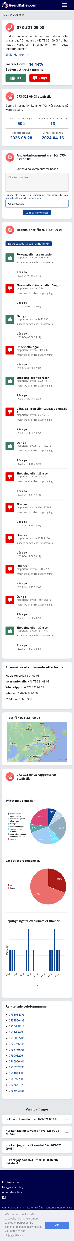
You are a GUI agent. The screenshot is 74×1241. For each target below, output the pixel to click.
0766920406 (16, 1061)
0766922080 (16, 1079)
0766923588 (16, 1091)
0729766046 (16, 1044)
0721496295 (16, 1032)
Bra (19, 78)
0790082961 (16, 1055)
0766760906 (16, 1050)
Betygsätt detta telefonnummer (28, 244)
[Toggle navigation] (64, 5)
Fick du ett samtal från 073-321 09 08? (31, 1119)
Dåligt (43, 78)
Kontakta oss (10, 1182)
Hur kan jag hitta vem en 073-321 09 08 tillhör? (32, 1132)
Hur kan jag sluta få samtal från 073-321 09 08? (33, 1146)
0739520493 (16, 1020)
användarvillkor (13, 198)
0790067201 (16, 1038)
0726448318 (16, 1026)
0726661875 (16, 1085)
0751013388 (16, 1073)
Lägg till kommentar (37, 212)
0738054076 (16, 1014)
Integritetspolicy (33, 198)
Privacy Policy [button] (14, 1235)
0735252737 (16, 1067)
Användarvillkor (12, 1192)
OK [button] (57, 1225)
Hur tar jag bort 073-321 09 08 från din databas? (32, 1161)
